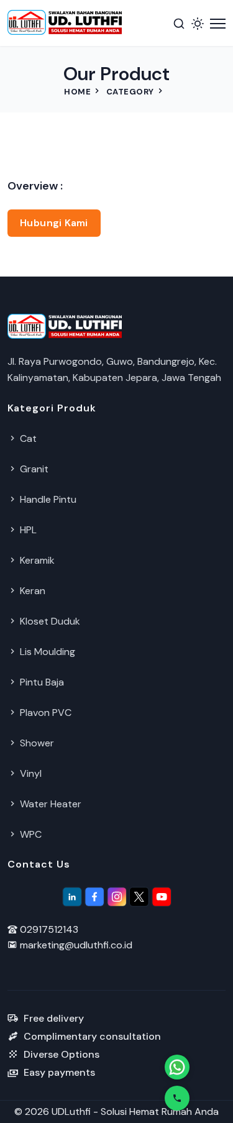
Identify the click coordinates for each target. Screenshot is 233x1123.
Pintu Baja (40, 682)
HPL (27, 529)
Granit (32, 468)
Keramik (36, 560)
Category (130, 91)
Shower (35, 742)
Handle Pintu (46, 499)
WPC (29, 834)
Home (77, 91)
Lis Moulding (46, 651)
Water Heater (49, 803)
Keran (31, 590)
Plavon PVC (44, 712)
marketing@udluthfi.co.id (74, 944)
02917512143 (47, 929)
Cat (27, 438)
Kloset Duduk (48, 621)
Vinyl (29, 773)
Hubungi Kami (54, 222)
